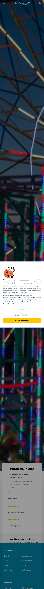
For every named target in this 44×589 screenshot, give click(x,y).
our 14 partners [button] (24, 280)
